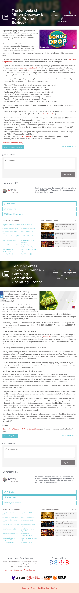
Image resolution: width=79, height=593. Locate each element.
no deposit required (47, 114)
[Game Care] (18, 577)
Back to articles (69, 146)
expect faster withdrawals (27, 68)
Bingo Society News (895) (28, 229)
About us (8, 570)
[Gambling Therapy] (59, 577)
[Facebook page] (51, 562)
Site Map (54, 588)
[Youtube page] (67, 562)
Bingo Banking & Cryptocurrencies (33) (27, 246)
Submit (69, 174)
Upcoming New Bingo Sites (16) (29, 250)
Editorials (10, 203)
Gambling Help (43, 588)
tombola (31, 70)
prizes (28, 136)
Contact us (18, 570)
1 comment (54, 15)
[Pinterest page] (61, 562)
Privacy (33, 588)
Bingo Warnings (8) (26, 254)
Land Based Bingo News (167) (28, 237)
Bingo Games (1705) (26, 224)
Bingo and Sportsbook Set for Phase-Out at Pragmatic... (64, 242)
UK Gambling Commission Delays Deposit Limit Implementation (65, 234)
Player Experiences (15, 214)
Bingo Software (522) (27, 231)
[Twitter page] (56, 562)
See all (74, 221)
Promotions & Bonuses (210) (10, 236)
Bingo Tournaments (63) (9, 240)
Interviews (11, 209)
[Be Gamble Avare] (48, 577)
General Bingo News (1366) (10, 229)
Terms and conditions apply (12, 143)
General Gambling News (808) (9, 232)
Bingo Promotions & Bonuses (13, 147)
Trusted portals (29, 570)
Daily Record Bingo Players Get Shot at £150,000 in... (64, 225)
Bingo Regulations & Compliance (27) (8, 250)
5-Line (23, 136)
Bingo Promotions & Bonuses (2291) (11, 225)
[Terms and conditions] (35, 578)
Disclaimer (25, 588)
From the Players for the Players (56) (27, 241)
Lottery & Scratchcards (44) (10, 245)
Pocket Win (47, 337)
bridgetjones (12, 189)
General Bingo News (10, 436)
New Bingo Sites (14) (8, 254)
